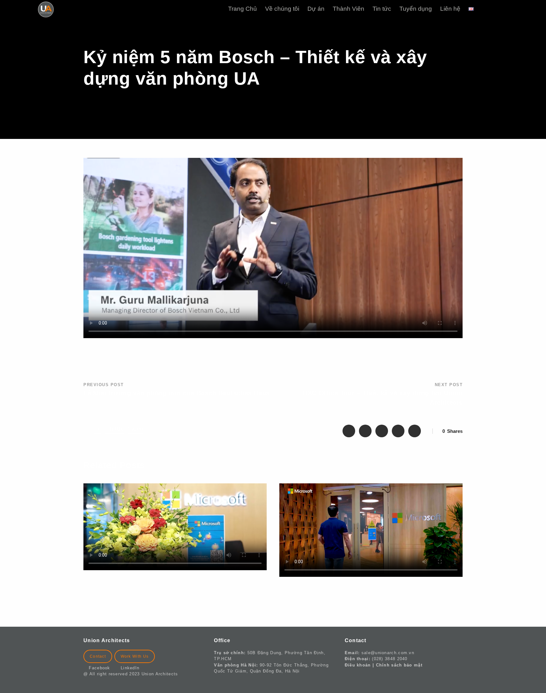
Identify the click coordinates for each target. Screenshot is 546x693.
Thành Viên (348, 8)
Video (135, 429)
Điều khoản (358, 665)
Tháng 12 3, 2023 (104, 581)
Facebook (102, 668)
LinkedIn (130, 668)
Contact (98, 656)
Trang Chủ (242, 8)
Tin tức (382, 8)
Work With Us (135, 656)
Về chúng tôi (282, 8)
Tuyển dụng (415, 8)
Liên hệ (450, 8)
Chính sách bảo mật (399, 665)
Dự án (316, 8)
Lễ (97, 429)
